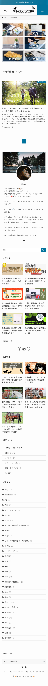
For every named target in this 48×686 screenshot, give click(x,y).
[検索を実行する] (43, 250)
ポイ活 (9, 546)
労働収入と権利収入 (14, 581)
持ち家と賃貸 (11, 607)
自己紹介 (8, 473)
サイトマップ (10, 458)
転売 (8, 632)
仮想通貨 (9, 556)
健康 (8, 571)
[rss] (24, 348)
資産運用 (10, 627)
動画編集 (9, 586)
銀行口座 (9, 638)
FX (7, 500)
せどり (9, 535)
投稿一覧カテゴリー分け (14, 468)
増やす (9, 602)
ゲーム (9, 515)
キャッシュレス (12, 510)
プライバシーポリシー (13, 463)
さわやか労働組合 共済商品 (17, 525)
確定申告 (9, 612)
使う (8, 561)
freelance (10, 494)
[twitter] (24, 240)
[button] (5, 10)
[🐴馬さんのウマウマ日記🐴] (24, 10)
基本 (8, 592)
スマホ (9, 530)
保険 (8, 566)
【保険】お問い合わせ (13, 447)
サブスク (9, 520)
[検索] (28, 348)
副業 (8, 576)
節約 (8, 622)
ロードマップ (11, 551)
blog (8, 489)
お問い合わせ (10, 453)
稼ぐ (8, 617)
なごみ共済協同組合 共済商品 (18, 540)
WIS (8, 505)
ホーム (6, 672)
